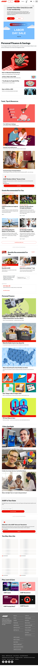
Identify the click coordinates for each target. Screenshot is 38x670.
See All (33, 251)
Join (11, 18)
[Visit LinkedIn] (12, 662)
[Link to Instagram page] (9, 662)
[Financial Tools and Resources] (19, 137)
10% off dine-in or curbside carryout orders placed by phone (9, 270)
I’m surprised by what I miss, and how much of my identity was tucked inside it (16, 344)
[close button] (33, 6)
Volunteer (15, 620)
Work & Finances (23, 266)
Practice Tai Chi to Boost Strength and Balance (26, 207)
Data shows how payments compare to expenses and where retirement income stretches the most (18, 370)
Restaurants (4, 266)
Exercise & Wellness (5, 228)
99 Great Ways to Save (9, 418)
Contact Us (27, 615)
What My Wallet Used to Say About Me (13, 343)
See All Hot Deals (6, 290)
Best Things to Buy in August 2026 (12, 393)
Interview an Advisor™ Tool (27, 268)
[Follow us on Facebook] (3, 662)
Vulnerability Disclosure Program (29, 657)
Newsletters (27, 620)
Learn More (19, 185)
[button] (33, 1)
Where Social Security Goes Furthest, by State (15, 367)
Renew (19, 18)
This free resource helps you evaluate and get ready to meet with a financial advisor (27, 270)
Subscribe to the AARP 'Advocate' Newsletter (14, 524)
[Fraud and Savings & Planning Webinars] (19, 160)
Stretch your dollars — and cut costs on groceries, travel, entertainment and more (16, 419)
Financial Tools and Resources (10, 147)
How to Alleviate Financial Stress (11, 72)
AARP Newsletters (25, 592)
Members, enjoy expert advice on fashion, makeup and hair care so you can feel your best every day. (18, 181)
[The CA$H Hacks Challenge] (19, 113)
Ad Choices (4, 659)
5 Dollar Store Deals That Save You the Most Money (14, 471)
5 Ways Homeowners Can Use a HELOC (13, 318)
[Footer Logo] (7, 616)
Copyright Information (19, 657)
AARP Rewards (24, 606)
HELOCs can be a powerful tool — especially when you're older (13, 320)
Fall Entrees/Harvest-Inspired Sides (10, 207)
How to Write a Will (7, 89)
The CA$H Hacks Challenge (9, 124)
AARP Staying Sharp (9, 606)
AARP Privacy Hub (9, 655)
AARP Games (7, 592)
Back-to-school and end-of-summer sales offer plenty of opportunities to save (16, 395)
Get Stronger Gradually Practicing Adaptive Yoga (27, 230)
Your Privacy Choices (10, 659)
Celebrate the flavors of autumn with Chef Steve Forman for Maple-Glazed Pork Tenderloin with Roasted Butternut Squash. (10, 211)
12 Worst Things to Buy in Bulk (9, 76)
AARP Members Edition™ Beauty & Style (14, 179)
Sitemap (3, 655)
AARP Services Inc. (28, 634)
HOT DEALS (6, 286)
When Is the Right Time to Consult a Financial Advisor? (14, 492)
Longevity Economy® (17, 649)
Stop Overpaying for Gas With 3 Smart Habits (12, 449)
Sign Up (19, 531)
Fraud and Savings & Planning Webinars (12, 170)
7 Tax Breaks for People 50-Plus (10, 81)
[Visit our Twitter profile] (6, 662)
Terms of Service (16, 655)
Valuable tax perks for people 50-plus (8, 82)
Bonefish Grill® (6, 268)
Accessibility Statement (24, 655)
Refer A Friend (27, 622)
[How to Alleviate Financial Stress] (19, 61)
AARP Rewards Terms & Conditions (8, 657)
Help (31, 1)
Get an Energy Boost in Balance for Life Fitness (8, 230)
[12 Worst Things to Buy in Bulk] (33, 77)
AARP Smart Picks (17, 627)
